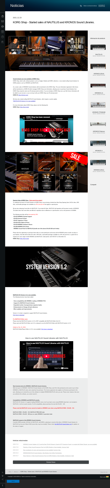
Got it (13, 481)
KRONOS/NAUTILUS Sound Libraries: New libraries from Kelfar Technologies (42, 453)
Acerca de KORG (3, 485)
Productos (3, 21)
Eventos (3, 31)
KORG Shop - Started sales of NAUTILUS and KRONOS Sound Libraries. (38, 471)
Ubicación (3, 476)
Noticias (3, 472)
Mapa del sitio (103, 472)
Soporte (3, 37)
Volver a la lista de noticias (90, 5)
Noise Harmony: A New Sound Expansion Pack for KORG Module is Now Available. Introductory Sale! (48, 455)
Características (3, 26)
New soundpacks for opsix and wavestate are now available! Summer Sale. (42, 450)
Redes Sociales (3, 479)
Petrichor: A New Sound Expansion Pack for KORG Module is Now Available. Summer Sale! (46, 447)
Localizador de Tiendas (3, 43)
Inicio (3, 16)
